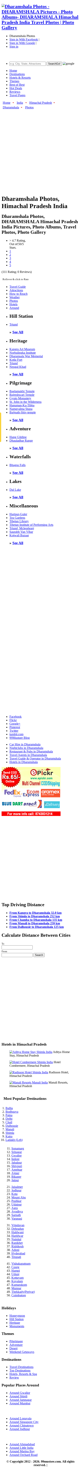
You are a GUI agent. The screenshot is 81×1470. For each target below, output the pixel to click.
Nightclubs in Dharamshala (26, 748)
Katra (9, 1136)
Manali (10, 1129)
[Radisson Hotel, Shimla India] (28, 1072)
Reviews (14, 91)
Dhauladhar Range (21, 440)
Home (13, 70)
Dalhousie (12, 1125)
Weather (14, 297)
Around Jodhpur (19, 1429)
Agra (14, 1208)
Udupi (15, 1274)
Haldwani (17, 1232)
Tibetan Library (19, 521)
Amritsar (16, 1169)
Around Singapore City (24, 1422)
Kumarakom (19, 1284)
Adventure (16, 1344)
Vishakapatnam (20, 1263)
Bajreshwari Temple (21, 394)
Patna (9, 1115)
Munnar (16, 1288)
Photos (29, 107)
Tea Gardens (17, 517)
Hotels (13, 304)
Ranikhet (17, 1242)
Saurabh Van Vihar (21, 531)
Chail (9, 1122)
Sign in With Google (22, 43)
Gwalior (16, 1155)
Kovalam (17, 1281)
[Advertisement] (40, 149)
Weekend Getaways (21, 1352)
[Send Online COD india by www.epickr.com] (31, 815)
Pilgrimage (16, 1341)
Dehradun (17, 1228)
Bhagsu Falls (17, 465)
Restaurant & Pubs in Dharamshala (31, 751)
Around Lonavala (20, 1418)
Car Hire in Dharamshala (24, 744)
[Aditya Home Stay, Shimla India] (30, 1052)
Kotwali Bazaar (19, 535)
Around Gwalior (19, 1392)
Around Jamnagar (20, 1399)
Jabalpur (16, 1162)
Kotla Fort (15, 359)
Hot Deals (15, 88)
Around (14, 308)
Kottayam (17, 1277)
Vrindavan (17, 1225)
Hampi (15, 1270)
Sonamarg (17, 1148)
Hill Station (16, 1319)
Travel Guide (17, 286)
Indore (15, 1159)
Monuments (16, 1326)
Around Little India (21, 1447)
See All (17, 332)
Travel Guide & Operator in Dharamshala (35, 758)
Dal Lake (15, 489)
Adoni (15, 1250)
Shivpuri (16, 1166)
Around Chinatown (21, 1425)
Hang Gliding (18, 437)
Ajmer (15, 1173)
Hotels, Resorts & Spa (23, 1374)
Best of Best (17, 84)
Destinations (17, 74)
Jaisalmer (17, 1186)
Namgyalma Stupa (20, 409)
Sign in (13, 46)
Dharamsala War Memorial (26, 356)
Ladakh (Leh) (14, 1140)
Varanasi (16, 1218)
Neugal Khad (17, 366)
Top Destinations (19, 1370)
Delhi (9, 1118)
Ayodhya (17, 1211)
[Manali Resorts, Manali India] (28, 1082)
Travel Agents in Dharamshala (28, 755)
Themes (14, 81)
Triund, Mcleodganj (21, 528)
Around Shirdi (18, 1396)
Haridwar (17, 1235)
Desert (13, 1348)
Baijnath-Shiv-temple (22, 412)
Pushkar (16, 1201)
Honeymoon (17, 1315)
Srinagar (16, 1152)
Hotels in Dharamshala (23, 762)
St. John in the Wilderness (25, 401)
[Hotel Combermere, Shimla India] (31, 1062)
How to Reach (18, 293)
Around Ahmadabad (22, 1444)
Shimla (10, 1132)
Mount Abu (18, 1197)
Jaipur (15, 1180)
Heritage (14, 1322)
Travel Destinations (21, 1367)
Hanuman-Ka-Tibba (21, 405)
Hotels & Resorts (20, 77)
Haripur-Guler (18, 514)
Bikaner (16, 1176)
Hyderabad (18, 1253)
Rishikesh (17, 1246)
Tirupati (16, 1257)
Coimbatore (18, 1295)
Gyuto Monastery (20, 398)
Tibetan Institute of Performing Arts (31, 524)
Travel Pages (17, 95)
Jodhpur (16, 1190)
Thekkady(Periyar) (23, 1291)
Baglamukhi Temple (22, 391)
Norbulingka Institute (22, 352)
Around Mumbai (19, 1403)
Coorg (15, 1267)
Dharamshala (11, 107)
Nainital (16, 1239)
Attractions (16, 290)
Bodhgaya (12, 1111)
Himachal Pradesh (40, 102)
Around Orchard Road (23, 1454)
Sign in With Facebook (23, 39)
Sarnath (16, 1215)
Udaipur (16, 1204)
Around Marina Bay (22, 1451)
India (20, 102)
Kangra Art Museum (22, 349)
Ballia (9, 1108)
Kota (14, 1194)
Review (14, 1377)
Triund (13, 324)
